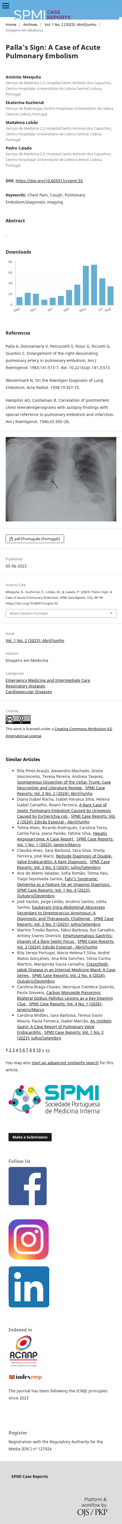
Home (11, 24)
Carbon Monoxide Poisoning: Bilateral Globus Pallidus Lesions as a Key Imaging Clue (65, 998)
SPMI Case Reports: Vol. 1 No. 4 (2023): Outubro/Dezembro (54, 892)
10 (38, 1050)
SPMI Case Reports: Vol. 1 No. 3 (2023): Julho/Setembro (60, 1035)
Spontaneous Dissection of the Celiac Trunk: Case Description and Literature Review (64, 784)
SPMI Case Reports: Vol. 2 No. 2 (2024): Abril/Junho (61, 790)
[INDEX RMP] (26, 1379)
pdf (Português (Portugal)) (37, 538)
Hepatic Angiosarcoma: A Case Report (62, 836)
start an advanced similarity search (65, 1062)
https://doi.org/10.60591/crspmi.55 (49, 180)
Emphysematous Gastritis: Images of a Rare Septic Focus (65, 938)
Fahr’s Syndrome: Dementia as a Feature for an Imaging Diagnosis (64, 881)
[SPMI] (54, 1112)
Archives (30, 24)
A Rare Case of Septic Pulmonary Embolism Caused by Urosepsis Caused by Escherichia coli (64, 810)
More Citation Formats (29, 613)
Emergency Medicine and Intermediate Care (48, 680)
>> (47, 1050)
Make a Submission (30, 1137)
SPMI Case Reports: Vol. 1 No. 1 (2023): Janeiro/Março (65, 841)
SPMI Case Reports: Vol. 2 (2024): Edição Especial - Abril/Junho (66, 819)
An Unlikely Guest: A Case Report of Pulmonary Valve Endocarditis (64, 1026)
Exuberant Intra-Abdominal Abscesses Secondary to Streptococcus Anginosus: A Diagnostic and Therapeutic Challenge (61, 912)
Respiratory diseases (25, 686)
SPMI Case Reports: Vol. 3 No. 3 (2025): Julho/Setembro (63, 864)
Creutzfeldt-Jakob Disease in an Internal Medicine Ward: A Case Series (66, 969)
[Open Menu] (5, 5)
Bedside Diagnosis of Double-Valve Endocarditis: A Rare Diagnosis (64, 858)
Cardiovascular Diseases (29, 691)
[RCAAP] (23, 1365)
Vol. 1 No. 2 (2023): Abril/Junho (70, 24)
